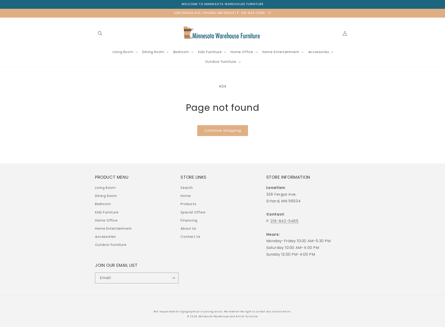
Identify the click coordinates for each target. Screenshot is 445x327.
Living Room (105, 187)
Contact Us (190, 236)
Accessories (105, 236)
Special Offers (193, 212)
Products (188, 204)
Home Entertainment (113, 228)
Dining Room (106, 196)
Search (187, 187)
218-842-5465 (284, 221)
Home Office (106, 220)
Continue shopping (222, 130)
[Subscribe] (173, 278)
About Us (188, 228)
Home (186, 196)
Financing (189, 220)
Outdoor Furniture (110, 244)
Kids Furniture (106, 212)
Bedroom (103, 204)
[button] (100, 33)
